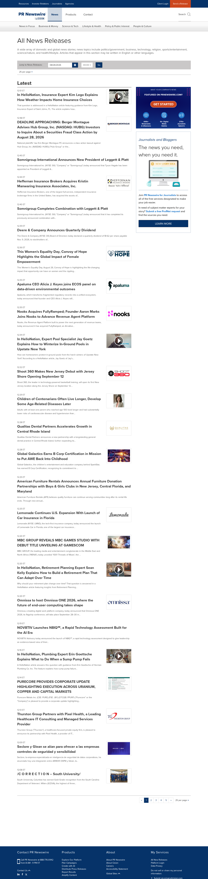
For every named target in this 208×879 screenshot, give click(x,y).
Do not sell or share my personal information (166, 872)
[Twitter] (26, 874)
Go (99, 65)
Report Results (69, 872)
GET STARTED (163, 104)
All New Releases (159, 859)
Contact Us (22, 870)
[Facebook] (22, 874)
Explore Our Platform (71, 859)
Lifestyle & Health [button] (91, 26)
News (54, 14)
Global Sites (112, 873)
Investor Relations (40, 3)
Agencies (69, 3)
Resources (24, 3)
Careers (110, 866)
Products (71, 14)
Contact (88, 14)
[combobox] (87, 65)
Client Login (162, 3)
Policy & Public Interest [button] (117, 26)
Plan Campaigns (69, 862)
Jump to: (30, 64)
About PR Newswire (115, 859)
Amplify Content (69, 875)
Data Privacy (156, 866)
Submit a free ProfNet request (163, 211)
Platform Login (157, 862)
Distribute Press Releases (74, 869)
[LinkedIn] (18, 874)
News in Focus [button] (27, 26)
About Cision (112, 862)
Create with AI (68, 866)
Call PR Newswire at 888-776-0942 (37, 859)
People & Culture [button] (142, 26)
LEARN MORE (163, 224)
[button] (75, 65)
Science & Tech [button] (70, 26)
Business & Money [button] (48, 26)
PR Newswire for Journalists (160, 195)
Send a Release (180, 3)
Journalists (57, 3)
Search (182, 14)
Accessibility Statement (117, 869)
